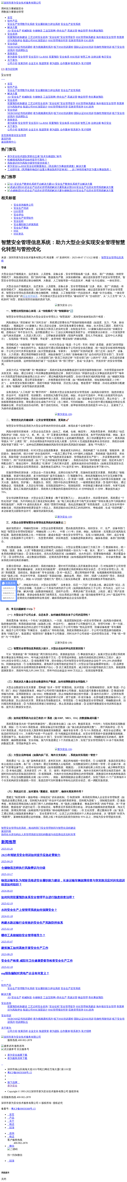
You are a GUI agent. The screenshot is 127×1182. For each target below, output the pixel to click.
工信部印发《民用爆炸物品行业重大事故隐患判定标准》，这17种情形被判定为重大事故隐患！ (59, 169)
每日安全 (106, 56)
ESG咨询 (89, 40)
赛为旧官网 (11, 69)
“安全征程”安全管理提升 (61, 37)
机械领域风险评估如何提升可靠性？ (27, 159)
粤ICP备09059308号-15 (19, 1072)
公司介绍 (12, 63)
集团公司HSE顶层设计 (35, 40)
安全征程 (19, 221)
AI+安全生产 (14, 30)
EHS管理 (18, 211)
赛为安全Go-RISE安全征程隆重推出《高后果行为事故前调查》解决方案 (46, 166)
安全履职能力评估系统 (47, 24)
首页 (9, 17)
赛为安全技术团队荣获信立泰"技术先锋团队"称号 (34, 156)
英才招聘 (86, 63)
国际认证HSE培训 (84, 47)
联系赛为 (76, 63)
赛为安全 (12, 1085)
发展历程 (23, 63)
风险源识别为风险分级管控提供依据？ (28, 163)
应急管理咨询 (75, 40)
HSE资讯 (18, 233)
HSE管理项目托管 (58, 40)
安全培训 (12, 43)
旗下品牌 (13, 1082)
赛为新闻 (12, 56)
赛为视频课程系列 (43, 47)
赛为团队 (54, 63)
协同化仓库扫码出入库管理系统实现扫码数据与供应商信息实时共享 (38, 834)
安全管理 (23, 56)
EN (3, 69)
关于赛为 (12, 60)
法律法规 (96, 56)
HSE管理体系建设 (86, 37)
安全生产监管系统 (71, 24)
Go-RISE (43, 56)
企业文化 (33, 63)
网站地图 (12, 1079)
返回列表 (6, 138)
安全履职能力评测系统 (26, 224)
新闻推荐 (8, 842)
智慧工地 (85, 56)
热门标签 (12, 1075)
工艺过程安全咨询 (38, 37)
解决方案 (12, 27)
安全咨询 (12, 34)
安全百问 (33, 56)
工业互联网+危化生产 (55, 30)
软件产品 (12, 20)
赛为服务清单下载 (17, 1058)
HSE (16, 231)
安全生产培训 (21, 208)
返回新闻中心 (8, 142)
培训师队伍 (21, 50)
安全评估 (19, 214)
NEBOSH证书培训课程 (20, 47)
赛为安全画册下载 (17, 1055)
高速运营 (72, 30)
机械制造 (27, 30)
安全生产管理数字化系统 (21, 24)
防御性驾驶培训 (103, 47)
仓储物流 (37, 30)
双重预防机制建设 (17, 37)
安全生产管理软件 (23, 218)
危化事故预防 (95, 30)
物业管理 (83, 30)
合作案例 (65, 63)
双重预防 (54, 56)
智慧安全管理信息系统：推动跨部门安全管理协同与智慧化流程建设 (38, 828)
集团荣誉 (44, 63)
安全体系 (64, 56)
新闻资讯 (12, 53)
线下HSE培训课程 (63, 47)
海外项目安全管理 (106, 37)
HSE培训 (75, 56)
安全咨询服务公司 (23, 204)
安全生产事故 (21, 227)
